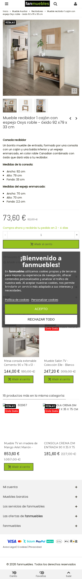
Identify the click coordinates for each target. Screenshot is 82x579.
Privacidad (35, 547)
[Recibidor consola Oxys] (74, 91)
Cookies (22, 547)
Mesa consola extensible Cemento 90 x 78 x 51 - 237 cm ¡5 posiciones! (20, 365)
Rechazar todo (41, 319)
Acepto (41, 309)
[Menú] (6, 3)
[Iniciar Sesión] (75, 3)
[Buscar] (55, 3)
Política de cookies (17, 299)
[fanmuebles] (37, 4)
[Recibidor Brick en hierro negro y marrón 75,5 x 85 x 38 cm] (76, 118)
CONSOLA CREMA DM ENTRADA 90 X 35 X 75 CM (59, 447)
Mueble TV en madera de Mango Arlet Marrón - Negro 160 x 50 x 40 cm (21, 447)
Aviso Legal (9, 547)
